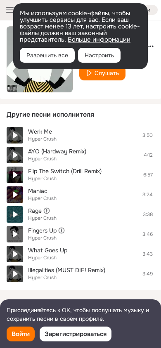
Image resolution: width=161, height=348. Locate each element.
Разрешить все (47, 55)
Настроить (99, 55)
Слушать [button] (107, 73)
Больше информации (99, 39)
